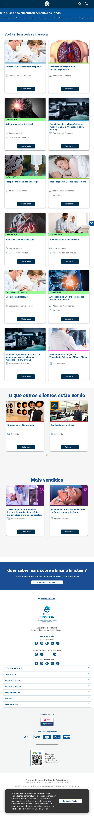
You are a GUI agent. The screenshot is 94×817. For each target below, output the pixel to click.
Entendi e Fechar (70, 801)
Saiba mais (26, 89)
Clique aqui (50, 754)
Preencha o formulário (47, 582)
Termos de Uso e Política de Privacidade (47, 780)
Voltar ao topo (48, 599)
